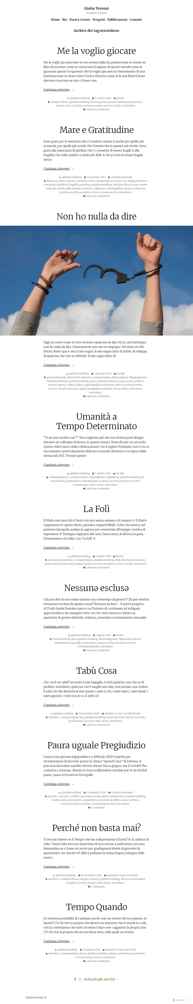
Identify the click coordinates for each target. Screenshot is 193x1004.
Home (55, 19)
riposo (127, 188)
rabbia (71, 384)
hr (142, 477)
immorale (112, 717)
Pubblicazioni (117, 19)
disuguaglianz (120, 377)
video (92, 484)
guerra (94, 381)
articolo (52, 796)
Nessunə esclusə (96, 588)
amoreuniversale (56, 377)
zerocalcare (135, 388)
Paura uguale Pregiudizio (96, 745)
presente (88, 188)
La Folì (96, 509)
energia (83, 879)
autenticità (73, 377)
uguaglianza (94, 388)
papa (122, 381)
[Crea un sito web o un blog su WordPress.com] (45, 997)
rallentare (99, 188)
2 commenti (98, 808)
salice (118, 384)
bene (91, 181)
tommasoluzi (80, 484)
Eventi (119, 556)
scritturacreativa (93, 105)
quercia (62, 384)
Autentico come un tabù (118, 713)
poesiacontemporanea (121, 102)
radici (79, 384)
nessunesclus (61, 642)
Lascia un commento (98, 110)
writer (118, 105)
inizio (122, 717)
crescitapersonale (89, 796)
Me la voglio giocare (96, 51)
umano (105, 192)
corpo (117, 181)
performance (73, 481)
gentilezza (85, 184)
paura (63, 800)
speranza (73, 388)
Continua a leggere (57, 90)
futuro (83, 953)
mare (136, 184)
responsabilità (114, 188)
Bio (64, 19)
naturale (51, 188)
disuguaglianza (138, 377)
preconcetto (75, 800)
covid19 (74, 796)
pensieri (77, 188)
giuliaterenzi (117, 796)
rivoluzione (138, 188)
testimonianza (100, 803)
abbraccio (52, 181)
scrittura (77, 105)
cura (124, 181)
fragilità (73, 184)
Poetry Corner (80, 19)
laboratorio (125, 639)
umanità (107, 388)
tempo (92, 882)
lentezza (118, 184)
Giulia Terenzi (96, 8)
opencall (75, 642)
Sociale (121, 373)
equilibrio (62, 184)
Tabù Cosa (96, 670)
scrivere (108, 105)
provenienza (105, 800)
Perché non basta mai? (96, 828)
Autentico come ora (118, 875)
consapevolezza (59, 102)
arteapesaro (55, 560)
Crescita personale (121, 177)
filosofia (63, 381)
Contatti (136, 19)
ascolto (71, 181)
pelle (68, 188)
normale (140, 717)
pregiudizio (90, 800)
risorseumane (90, 481)
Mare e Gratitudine (96, 130)
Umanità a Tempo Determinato (96, 421)
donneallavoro (97, 477)
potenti (52, 384)
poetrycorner (63, 105)
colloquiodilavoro (59, 477)
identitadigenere (108, 639)
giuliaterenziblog (80, 98)
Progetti (99, 19)
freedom (94, 879)
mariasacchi (57, 481)
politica (138, 381)
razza (124, 800)
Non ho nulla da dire (96, 216)
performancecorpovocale (59, 563)
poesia (120, 98)
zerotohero (129, 105)
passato (113, 953)
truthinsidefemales (89, 646)
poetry (139, 102)
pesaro (79, 563)
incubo (55, 800)
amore (62, 181)
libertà (94, 102)
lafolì (117, 560)
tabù (97, 721)
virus (113, 803)
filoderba (52, 381)
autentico (81, 181)
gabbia (105, 796)
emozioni (50, 184)
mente (143, 184)
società (62, 388)
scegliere (71, 882)
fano (74, 639)
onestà (60, 188)
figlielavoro (112, 477)
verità (116, 388)
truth (100, 882)
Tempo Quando (96, 907)
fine (82, 717)
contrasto (63, 796)
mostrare (112, 381)
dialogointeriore (137, 181)
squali (82, 388)
